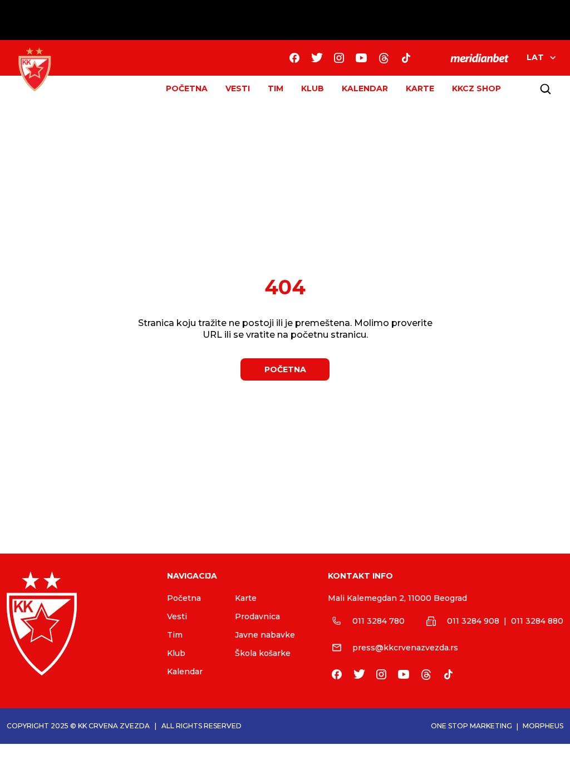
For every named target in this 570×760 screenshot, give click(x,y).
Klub (176, 653)
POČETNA (187, 88)
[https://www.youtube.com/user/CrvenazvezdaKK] (361, 58)
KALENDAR (365, 88)
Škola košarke (263, 653)
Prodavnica (257, 616)
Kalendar (185, 672)
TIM (275, 88)
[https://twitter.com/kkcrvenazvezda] (317, 58)
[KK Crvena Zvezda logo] (78, 623)
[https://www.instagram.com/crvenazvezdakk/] (339, 58)
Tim (175, 635)
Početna (184, 598)
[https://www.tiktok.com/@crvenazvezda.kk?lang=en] (406, 58)
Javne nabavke (265, 635)
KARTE (420, 88)
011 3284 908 (473, 621)
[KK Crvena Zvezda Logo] (34, 69)
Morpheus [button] (543, 726)
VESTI (237, 88)
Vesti (177, 616)
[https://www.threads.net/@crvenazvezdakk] (383, 58)
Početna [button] (285, 369)
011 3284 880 (537, 621)
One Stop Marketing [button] (471, 726)
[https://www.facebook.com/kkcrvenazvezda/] (294, 58)
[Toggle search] (545, 89)
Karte (246, 598)
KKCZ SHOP (476, 88)
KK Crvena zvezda (114, 726)
